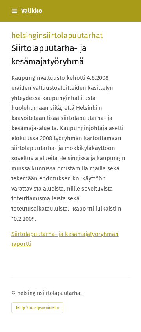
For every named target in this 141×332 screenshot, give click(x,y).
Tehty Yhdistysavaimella (37, 307)
